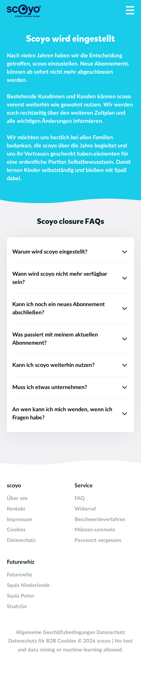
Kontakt (16, 509)
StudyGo (17, 606)
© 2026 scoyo (95, 641)
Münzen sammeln (95, 529)
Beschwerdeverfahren (100, 519)
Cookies (16, 529)
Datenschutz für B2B (32, 641)
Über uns (17, 498)
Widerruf (85, 509)
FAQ (80, 498)
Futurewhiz (19, 574)
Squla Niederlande (28, 585)
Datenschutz (21, 540)
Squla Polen (20, 596)
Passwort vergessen (98, 540)
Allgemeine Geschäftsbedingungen (55, 632)
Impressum (20, 519)
